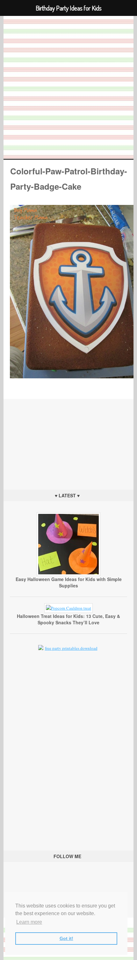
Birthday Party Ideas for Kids (69, 87)
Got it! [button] (66, 938)
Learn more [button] (29, 922)
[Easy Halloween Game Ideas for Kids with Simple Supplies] (68, 574)
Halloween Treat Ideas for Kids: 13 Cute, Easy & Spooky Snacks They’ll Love (68, 619)
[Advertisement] (68, 439)
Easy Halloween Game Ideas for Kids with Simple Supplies (69, 582)
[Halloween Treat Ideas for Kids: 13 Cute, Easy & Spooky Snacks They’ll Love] (68, 608)
